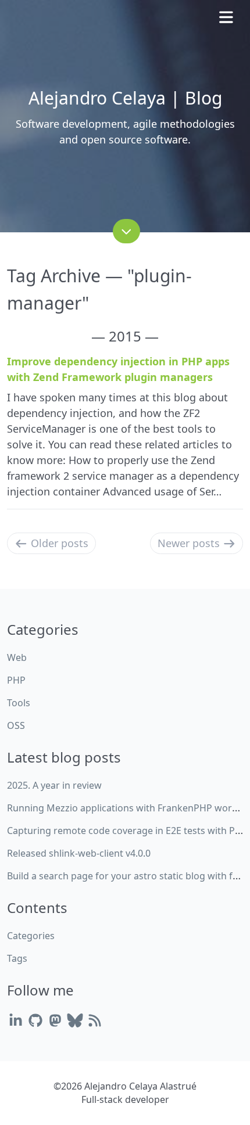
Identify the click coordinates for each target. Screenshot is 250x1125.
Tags (17, 958)
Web (17, 657)
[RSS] (94, 1020)
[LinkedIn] (15, 1020)
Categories (31, 935)
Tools (18, 702)
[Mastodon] (55, 1020)
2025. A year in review (54, 785)
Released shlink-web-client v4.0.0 (79, 853)
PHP (16, 680)
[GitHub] (35, 1020)
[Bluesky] (75, 1020)
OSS (16, 725)
